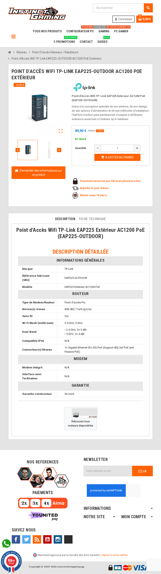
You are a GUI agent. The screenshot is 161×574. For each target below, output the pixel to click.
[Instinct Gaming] (37, 12)
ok (144, 471)
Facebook (16, 539)
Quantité (80, 148)
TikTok (68, 539)
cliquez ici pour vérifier (114, 555)
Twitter (26, 539)
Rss (37, 539)
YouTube (47, 539)
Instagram (58, 539)
